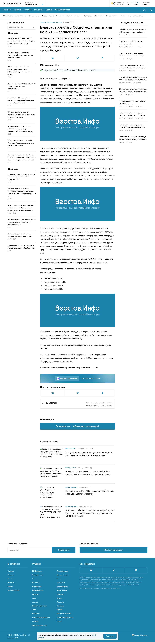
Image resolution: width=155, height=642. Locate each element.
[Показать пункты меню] (151, 16)
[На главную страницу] (12, 3)
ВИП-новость (7, 16)
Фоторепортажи (62, 10)
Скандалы (36, 613)
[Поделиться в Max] (102, 58)
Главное (7, 10)
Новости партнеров (39, 606)
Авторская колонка (55, 22)
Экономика (88, 16)
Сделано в (13, 638)
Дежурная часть (47, 16)
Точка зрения (138, 16)
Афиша (48, 10)
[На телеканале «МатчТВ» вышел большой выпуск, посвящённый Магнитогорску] (51, 493)
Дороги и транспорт (39, 625)
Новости (17, 10)
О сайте (28, 10)
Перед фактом (20, 16)
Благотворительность (65, 617)
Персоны (60, 602)
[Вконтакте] (91, 570)
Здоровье (60, 594)
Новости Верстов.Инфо (41, 617)
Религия (35, 621)
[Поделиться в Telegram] (77, 58)
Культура (60, 606)
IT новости (60, 16)
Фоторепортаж (111, 16)
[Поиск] (151, 10)
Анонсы (35, 602)
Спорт (69, 16)
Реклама (38, 10)
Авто (34, 610)
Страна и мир (34, 16)
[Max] (136, 570)
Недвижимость (125, 16)
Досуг (34, 598)
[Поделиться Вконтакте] (52, 58)
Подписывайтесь (69, 378)
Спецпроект (99, 16)
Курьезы (35, 594)
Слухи (59, 598)
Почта (59, 621)
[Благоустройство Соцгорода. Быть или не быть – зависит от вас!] (77, 124)
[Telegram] (113, 570)
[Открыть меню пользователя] (144, 10)
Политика (77, 16)
